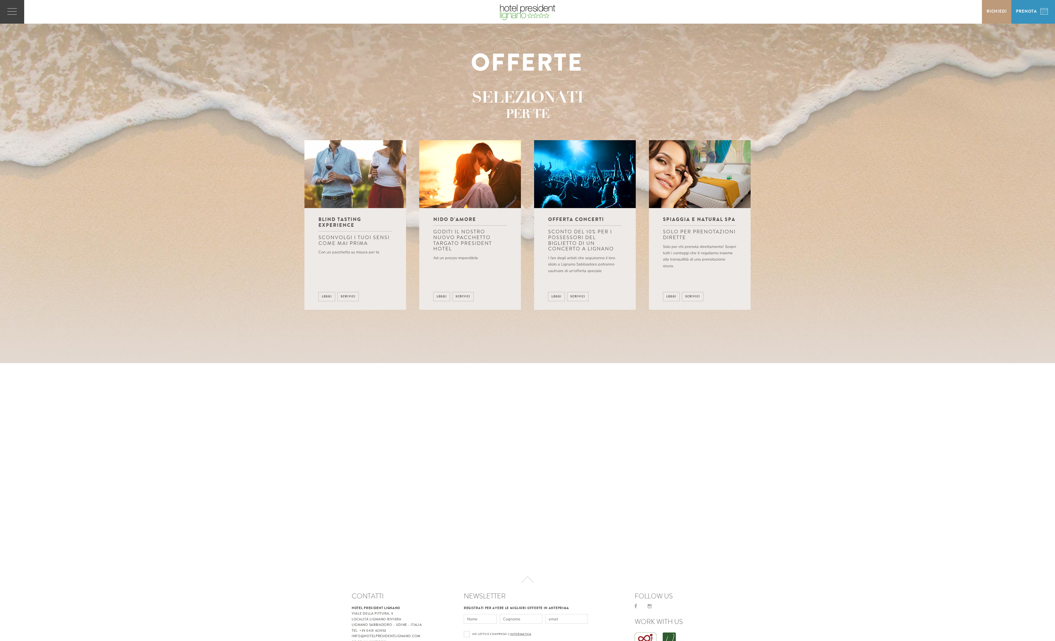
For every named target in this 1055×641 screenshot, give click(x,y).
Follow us (654, 596)
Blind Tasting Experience (339, 222)
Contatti (368, 596)
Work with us (659, 621)
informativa (520, 634)
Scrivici (348, 296)
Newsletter (485, 596)
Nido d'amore (454, 219)
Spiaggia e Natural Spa (699, 219)
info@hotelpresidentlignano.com (386, 636)
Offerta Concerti (576, 219)
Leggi (327, 296)
